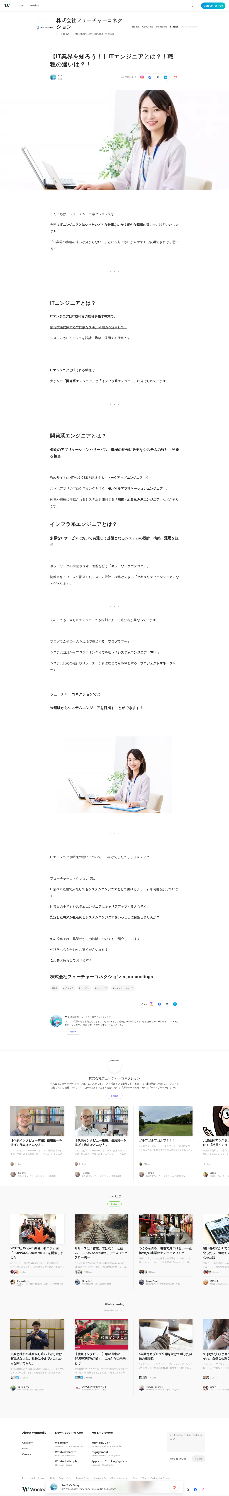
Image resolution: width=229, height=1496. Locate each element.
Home (135, 26)
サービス (85, 988)
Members (161, 26)
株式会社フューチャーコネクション (89, 23)
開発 (55, 988)
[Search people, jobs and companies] (192, 5)
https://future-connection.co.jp (89, 34)
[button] (34, 1433)
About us (147, 26)
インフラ (69, 988)
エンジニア (101, 988)
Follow (65, 33)
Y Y (60, 76)
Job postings (189, 26)
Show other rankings (113, 1310)
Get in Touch (178, 1458)
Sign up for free (213, 6)
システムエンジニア (123, 988)
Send (198, 1458)
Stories (174, 26)
